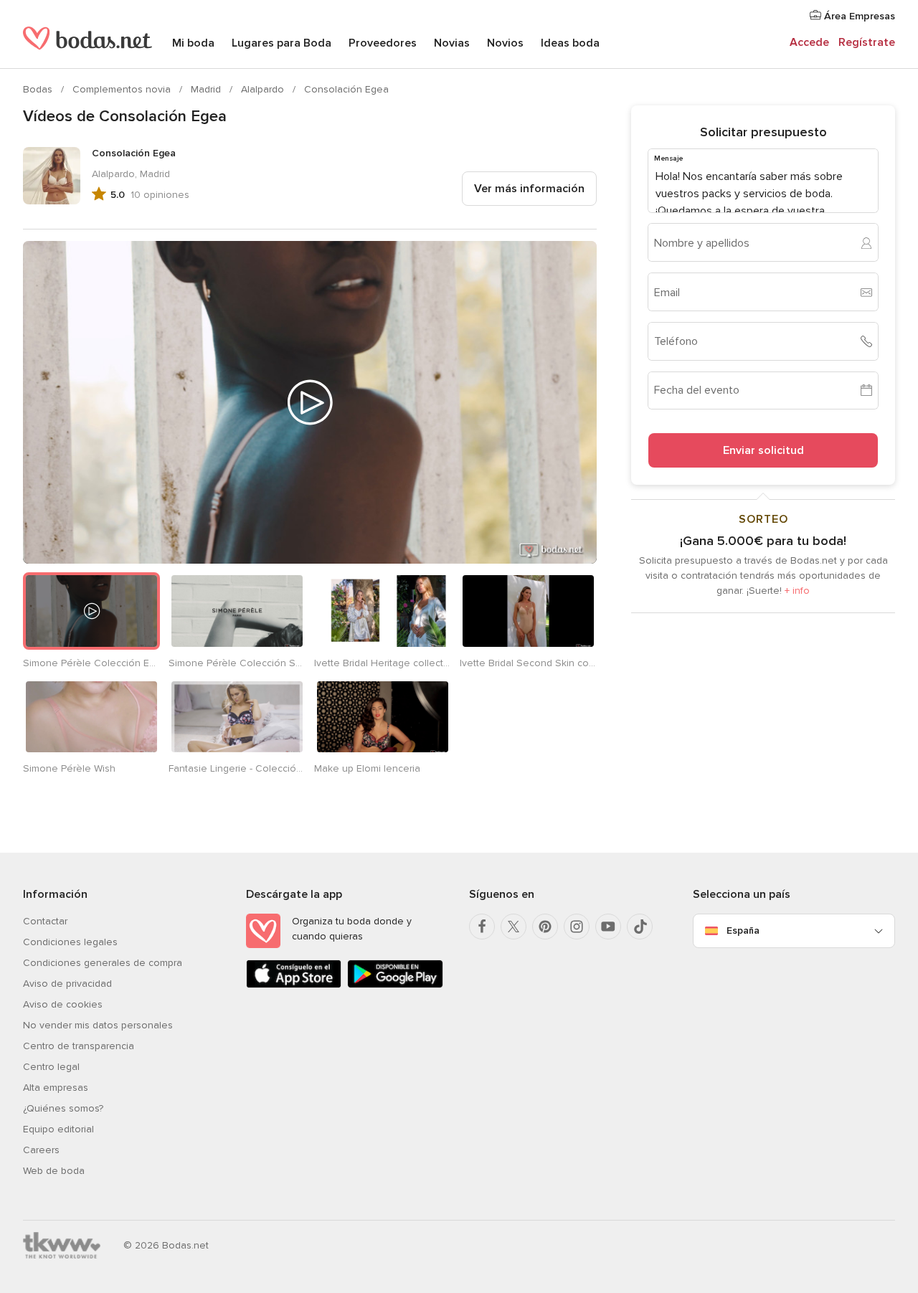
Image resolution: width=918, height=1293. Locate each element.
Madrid (207, 89)
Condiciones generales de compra (102, 963)
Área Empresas (858, 16)
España (743, 930)
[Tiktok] (640, 926)
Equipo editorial (58, 1129)
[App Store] (293, 985)
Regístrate (866, 42)
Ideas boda (570, 43)
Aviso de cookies (63, 1004)
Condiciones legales (70, 942)
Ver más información (529, 188)
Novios (505, 43)
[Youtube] (608, 926)
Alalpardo (264, 89)
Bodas (39, 89)
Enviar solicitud (763, 450)
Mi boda (193, 43)
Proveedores (383, 43)
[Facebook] (482, 926)
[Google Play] (395, 985)
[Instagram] (577, 926)
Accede (809, 42)
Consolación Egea (346, 89)
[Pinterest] (545, 926)
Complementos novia (123, 89)
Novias (452, 43)
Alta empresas (55, 1087)
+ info (797, 590)
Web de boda (54, 1171)
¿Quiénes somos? (63, 1108)
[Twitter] (513, 926)
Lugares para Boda (281, 43)
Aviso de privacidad (67, 983)
